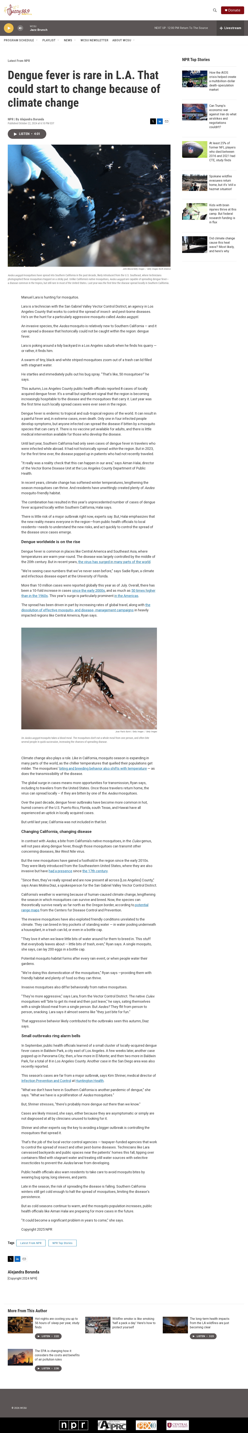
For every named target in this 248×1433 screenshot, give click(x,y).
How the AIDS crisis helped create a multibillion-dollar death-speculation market (222, 81)
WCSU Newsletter (94, 40)
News (68, 40)
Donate (234, 10)
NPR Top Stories (62, 1243)
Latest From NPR (19, 61)
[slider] (26, 28)
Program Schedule (19, 40)
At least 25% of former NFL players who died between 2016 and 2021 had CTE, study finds (222, 151)
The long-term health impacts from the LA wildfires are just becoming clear (209, 1323)
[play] (9, 28)
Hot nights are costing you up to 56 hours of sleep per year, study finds (57, 1323)
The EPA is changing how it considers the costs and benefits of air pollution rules (57, 1355)
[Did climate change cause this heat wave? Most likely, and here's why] (194, 244)
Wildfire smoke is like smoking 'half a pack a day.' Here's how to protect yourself (134, 1323)
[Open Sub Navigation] (37, 40)
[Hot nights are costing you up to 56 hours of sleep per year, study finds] (20, 1325)
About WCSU (121, 40)
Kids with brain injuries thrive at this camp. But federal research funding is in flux (222, 213)
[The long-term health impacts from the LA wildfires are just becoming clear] (175, 1325)
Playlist (49, 40)
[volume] (20, 28)
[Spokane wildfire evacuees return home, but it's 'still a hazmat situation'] (194, 182)
